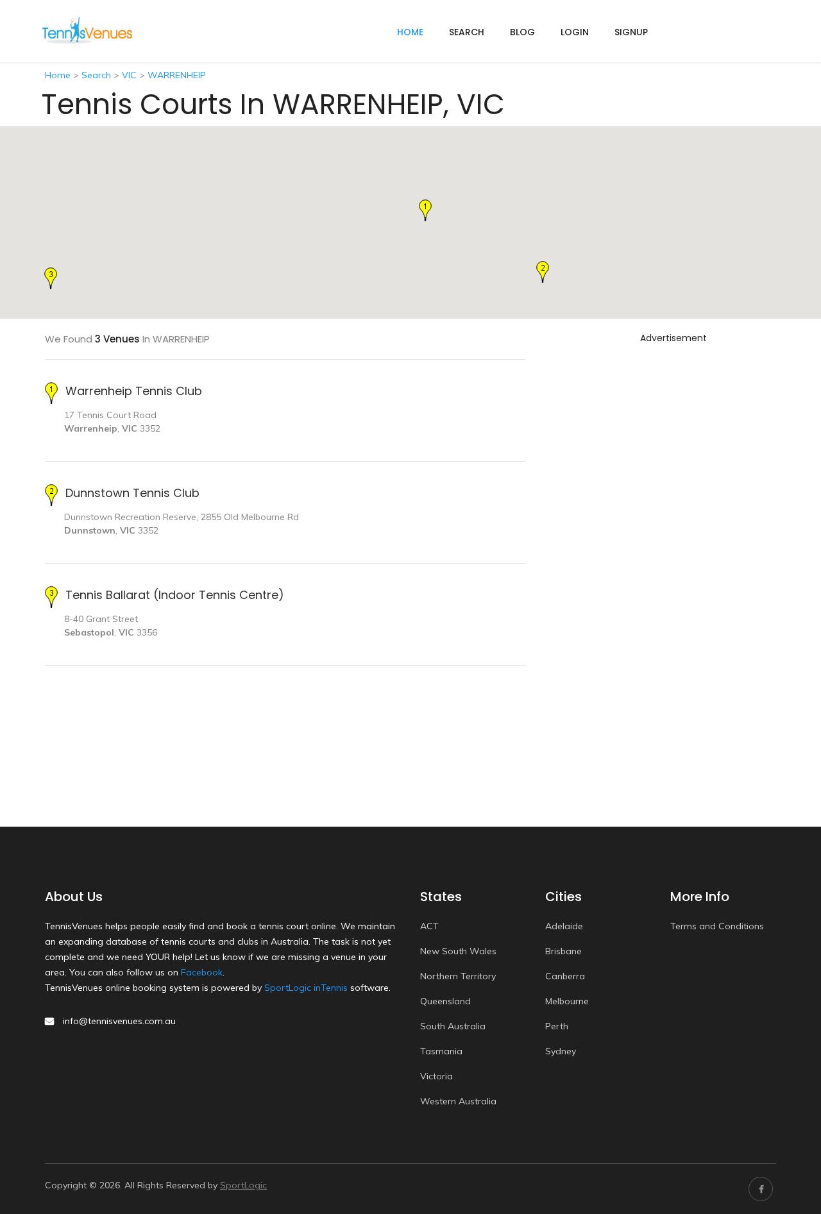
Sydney (560, 1051)
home (410, 32)
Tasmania (441, 1051)
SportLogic (243, 1185)
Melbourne (567, 1001)
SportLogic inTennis (306, 987)
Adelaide (564, 926)
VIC (129, 75)
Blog (522, 32)
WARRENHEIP (177, 75)
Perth (556, 1026)
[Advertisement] (673, 540)
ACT (429, 926)
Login (575, 32)
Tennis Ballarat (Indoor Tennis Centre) (174, 595)
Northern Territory (458, 976)
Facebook (202, 972)
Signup (631, 32)
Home (58, 75)
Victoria (436, 1076)
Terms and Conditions (717, 926)
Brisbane (563, 951)
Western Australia (458, 1101)
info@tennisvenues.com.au (119, 1021)
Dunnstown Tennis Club (132, 493)
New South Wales (458, 951)
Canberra (565, 976)
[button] (425, 210)
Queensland (445, 1001)
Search (466, 32)
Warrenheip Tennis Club (133, 391)
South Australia (453, 1026)
